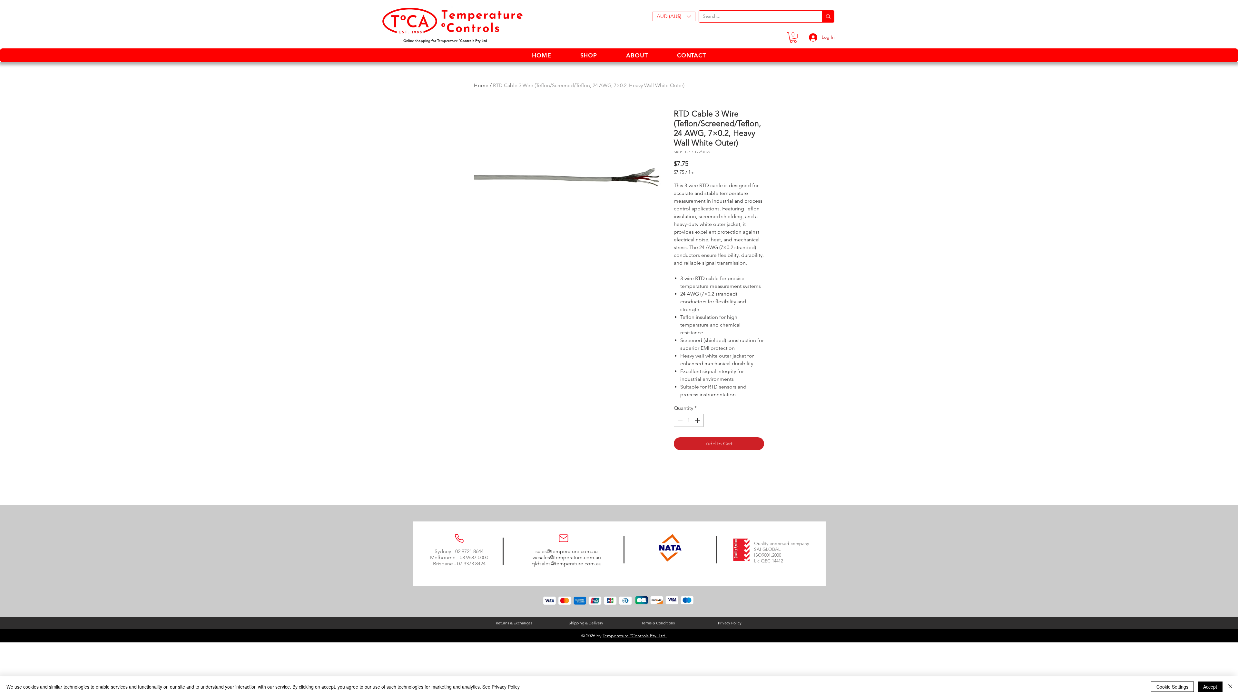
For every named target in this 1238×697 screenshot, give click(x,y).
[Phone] (459, 538)
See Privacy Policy (501, 686)
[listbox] (674, 16)
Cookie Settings (1172, 686)
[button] (674, 16)
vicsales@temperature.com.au (567, 557)
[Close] (1230, 687)
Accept (1210, 686)
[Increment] (698, 420)
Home (481, 85)
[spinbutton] (688, 420)
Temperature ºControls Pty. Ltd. (635, 636)
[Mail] (563, 538)
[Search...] (828, 16)
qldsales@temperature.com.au (567, 564)
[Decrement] (679, 420)
